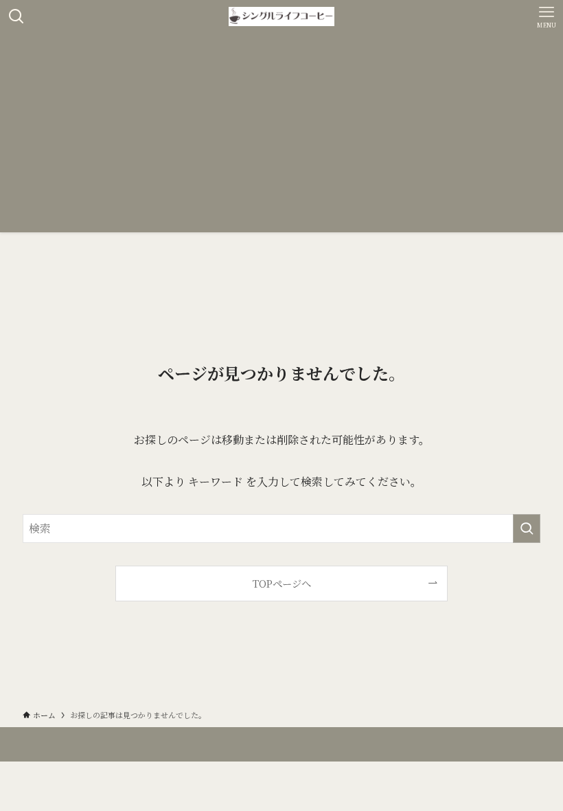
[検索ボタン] (16, 16)
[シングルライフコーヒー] (281, 16)
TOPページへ (282, 583)
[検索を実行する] (526, 528)
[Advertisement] (281, 136)
